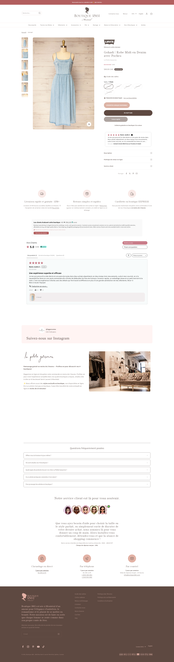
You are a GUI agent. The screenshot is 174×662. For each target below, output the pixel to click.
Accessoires (75, 25)
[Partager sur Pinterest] (133, 173)
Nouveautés (32, 25)
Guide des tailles (80, 594)
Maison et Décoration (111, 25)
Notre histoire (79, 611)
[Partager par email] (136, 173)
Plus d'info (55, 208)
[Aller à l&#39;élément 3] (25, 65)
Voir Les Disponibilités (130, 98)
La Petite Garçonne (110, 60)
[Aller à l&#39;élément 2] (25, 54)
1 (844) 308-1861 (87, 575)
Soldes (143, 25)
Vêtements (61, 25)
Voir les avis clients (41, 233)
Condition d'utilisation (105, 601)
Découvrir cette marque (112, 47)
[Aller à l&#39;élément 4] (25, 76)
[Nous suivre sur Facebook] (23, 646)
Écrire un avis (128, 243)
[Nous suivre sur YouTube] (38, 646)
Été (86, 25)
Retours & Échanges (81, 601)
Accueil (24, 32)
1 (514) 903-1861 (87, 577)
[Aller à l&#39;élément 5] (25, 87)
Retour (125, 14)
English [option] (141, 14)
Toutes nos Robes (46, 25)
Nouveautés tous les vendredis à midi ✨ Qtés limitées (87, 2)
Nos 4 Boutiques (129, 25)
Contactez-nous (114, 14)
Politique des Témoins (105, 594)
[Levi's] (109, 41)
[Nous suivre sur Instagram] (28, 646)
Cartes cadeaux (80, 597)
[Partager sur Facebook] (126, 173)
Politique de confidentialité (107, 597)
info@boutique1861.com (132, 575)
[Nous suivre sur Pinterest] (33, 646)
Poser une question (130, 247)
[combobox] (30, 13)
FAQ (76, 618)
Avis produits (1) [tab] (32, 255)
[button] (107, 64)
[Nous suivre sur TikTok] (43, 646)
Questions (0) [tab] (60, 255)
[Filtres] (128, 255)
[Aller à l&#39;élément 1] (25, 42)
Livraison (78, 604)
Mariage (95, 25)
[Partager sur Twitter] (130, 173)
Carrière (77, 615)
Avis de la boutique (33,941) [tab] (46, 255)
